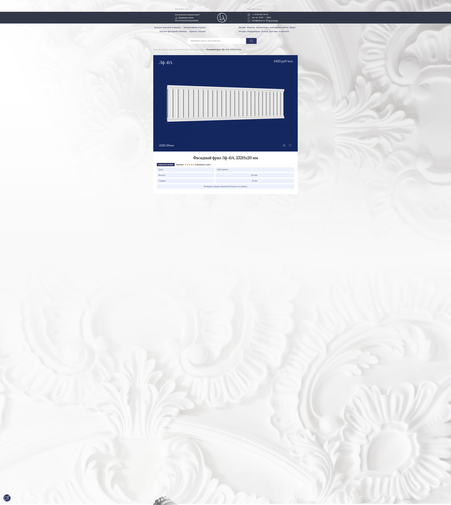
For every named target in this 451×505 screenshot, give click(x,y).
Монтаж (251, 27)
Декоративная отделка (194, 27)
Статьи (264, 31)
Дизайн (242, 27)
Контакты (284, 31)
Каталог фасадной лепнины (173, 31)
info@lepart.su (258, 20)
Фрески (193, 31)
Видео (292, 27)
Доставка (273, 31)
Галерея (202, 31)
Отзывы (242, 31)
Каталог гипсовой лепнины (167, 27)
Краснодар (273, 21)
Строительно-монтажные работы (272, 27)
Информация (253, 31)
